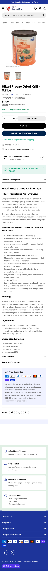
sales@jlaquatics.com (25, 149)
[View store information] (42, 158)
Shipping (5, 104)
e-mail (24, 398)
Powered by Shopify (31, 561)
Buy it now (24, 126)
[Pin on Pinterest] (26, 412)
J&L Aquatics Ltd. (15, 561)
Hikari (11, 94)
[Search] (42, 15)
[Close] (43, 168)
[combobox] (24, 15)
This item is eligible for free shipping (18, 140)
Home (4, 23)
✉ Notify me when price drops (24, 133)
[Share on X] (19, 412)
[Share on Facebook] (12, 412)
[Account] (35, 8)
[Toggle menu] (3, 8)
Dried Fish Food (16, 23)
